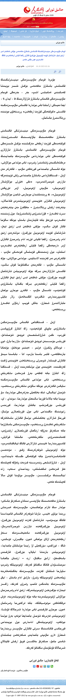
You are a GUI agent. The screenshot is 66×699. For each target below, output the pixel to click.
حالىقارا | (52, 37)
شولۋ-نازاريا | (34, 31)
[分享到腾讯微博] (48, 666)
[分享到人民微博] (38, 666)
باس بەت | (59, 31)
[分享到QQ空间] (45, 666)
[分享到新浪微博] (41, 666)
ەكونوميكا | (26, 37)
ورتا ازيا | (43, 37)
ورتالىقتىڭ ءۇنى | (47, 31)
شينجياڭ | (13, 31)
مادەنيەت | (16, 37)
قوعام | (35, 37)
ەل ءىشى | (23, 31)
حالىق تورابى (60, 43)
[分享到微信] (52, 666)
